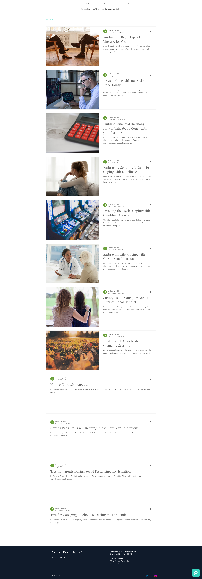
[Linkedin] (146, 575)
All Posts (49, 19)
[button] (153, 20)
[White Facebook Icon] (151, 575)
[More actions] (151, 31)
